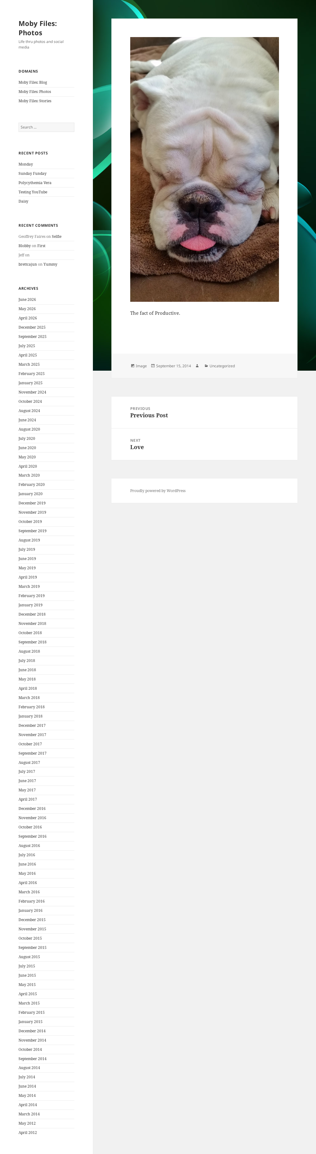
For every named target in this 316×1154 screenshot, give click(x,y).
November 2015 (32, 929)
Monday (26, 164)
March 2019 (29, 586)
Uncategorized (222, 366)
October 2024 (30, 401)
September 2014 (33, 1058)
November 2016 (32, 817)
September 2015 (33, 947)
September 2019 (33, 530)
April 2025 (28, 355)
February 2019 (32, 595)
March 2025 (29, 364)
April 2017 (28, 799)
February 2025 (32, 373)
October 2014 (30, 1049)
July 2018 (27, 660)
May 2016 (27, 873)
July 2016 (27, 854)
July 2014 (27, 1077)
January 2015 (31, 1021)
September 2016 (33, 836)
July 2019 (27, 549)
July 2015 (27, 966)
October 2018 (30, 632)
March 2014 (29, 1114)
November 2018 (32, 623)
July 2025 (27, 345)
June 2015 (27, 975)
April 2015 (28, 993)
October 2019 (30, 521)
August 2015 (29, 956)
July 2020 (27, 438)
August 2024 (29, 410)
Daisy (23, 201)
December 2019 (32, 503)
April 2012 (28, 1132)
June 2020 (27, 447)
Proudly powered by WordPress (157, 490)
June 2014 (27, 1086)
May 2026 (27, 308)
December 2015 (32, 919)
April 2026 (28, 318)
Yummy (50, 264)
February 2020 (32, 484)
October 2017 (30, 744)
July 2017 (27, 771)
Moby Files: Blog (33, 82)
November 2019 (32, 512)
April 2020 (28, 466)
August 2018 (29, 651)
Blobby (25, 245)
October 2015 (30, 938)
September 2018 (33, 642)
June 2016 (27, 864)
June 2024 (27, 420)
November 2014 (32, 1040)
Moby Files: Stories (35, 100)
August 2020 (29, 429)
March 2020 (29, 475)
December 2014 (32, 1031)
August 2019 (29, 540)
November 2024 (32, 392)
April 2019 (28, 577)
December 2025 (32, 327)
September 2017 (33, 753)
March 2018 (29, 697)
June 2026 (27, 299)
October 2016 (30, 827)
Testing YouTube (33, 192)
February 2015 (32, 1012)
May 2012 (27, 1123)
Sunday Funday (33, 173)
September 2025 (33, 336)
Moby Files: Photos (38, 28)
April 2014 (28, 1104)
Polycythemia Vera (35, 182)
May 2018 (27, 679)
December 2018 (32, 614)
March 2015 (29, 1003)
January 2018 (31, 716)
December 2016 (32, 808)
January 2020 (31, 493)
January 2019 (31, 605)
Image (141, 366)
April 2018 (28, 688)
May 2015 (27, 984)
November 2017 (32, 734)
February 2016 (32, 901)
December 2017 (32, 725)
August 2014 (29, 1067)
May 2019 (27, 568)
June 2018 (27, 669)
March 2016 (29, 892)
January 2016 (31, 910)
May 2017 (27, 790)
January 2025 (31, 382)
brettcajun (28, 264)
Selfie (56, 236)
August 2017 (29, 762)
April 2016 (28, 882)
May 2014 (27, 1095)
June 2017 (27, 780)
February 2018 (32, 707)
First (41, 245)
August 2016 (29, 845)
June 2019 (27, 558)
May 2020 (27, 457)
